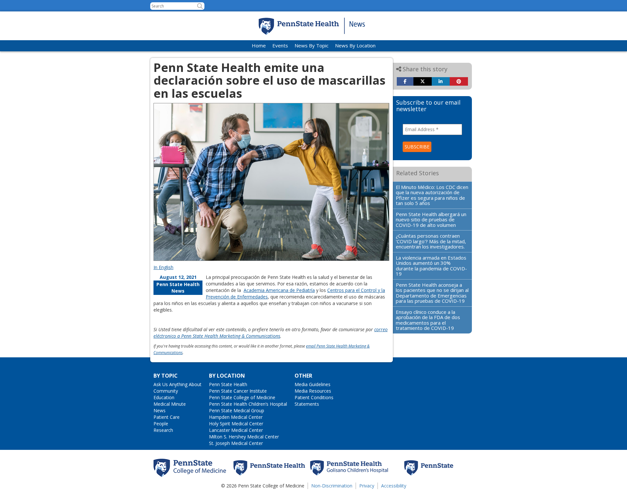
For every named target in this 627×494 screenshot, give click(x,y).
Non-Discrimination (331, 486)
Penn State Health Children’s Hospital (248, 404)
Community (165, 391)
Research (163, 430)
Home (259, 45)
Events (280, 45)
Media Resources (313, 391)
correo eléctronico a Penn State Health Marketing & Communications (270, 332)
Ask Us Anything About (177, 384)
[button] (200, 6)
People (160, 423)
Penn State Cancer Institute (238, 391)
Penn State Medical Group (236, 410)
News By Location (355, 45)
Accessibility (393, 486)
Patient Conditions (314, 397)
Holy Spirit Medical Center (236, 423)
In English (163, 267)
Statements (307, 404)
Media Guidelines (312, 384)
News (159, 410)
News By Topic (312, 45)
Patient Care (166, 417)
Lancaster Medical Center (236, 430)
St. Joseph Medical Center (236, 443)
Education (163, 397)
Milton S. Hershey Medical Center (244, 437)
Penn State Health (228, 384)
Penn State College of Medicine (242, 397)
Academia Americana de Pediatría (279, 290)
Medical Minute (169, 404)
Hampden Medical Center (236, 417)
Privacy (366, 486)
